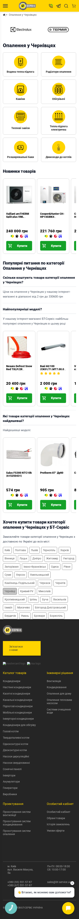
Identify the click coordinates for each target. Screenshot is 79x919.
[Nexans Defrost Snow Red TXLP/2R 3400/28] (19, 388)
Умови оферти (55, 830)
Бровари (39, 615)
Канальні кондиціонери (17, 699)
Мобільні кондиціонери (17, 712)
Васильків (59, 599)
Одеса (55, 566)
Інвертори (9, 775)
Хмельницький (39, 574)
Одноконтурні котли (15, 744)
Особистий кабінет (58, 811)
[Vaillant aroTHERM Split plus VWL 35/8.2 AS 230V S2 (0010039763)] (19, 236)
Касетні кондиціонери (16, 693)
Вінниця (10, 558)
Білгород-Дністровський (50, 607)
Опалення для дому (59, 693)
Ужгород (68, 558)
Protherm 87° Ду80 (51, 472)
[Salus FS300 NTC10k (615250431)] (19, 495)
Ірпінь (33, 599)
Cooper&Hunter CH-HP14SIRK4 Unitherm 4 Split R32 (52, 216)
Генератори (10, 787)
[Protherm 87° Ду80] (53, 495)
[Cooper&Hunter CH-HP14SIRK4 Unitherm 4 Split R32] (53, 236)
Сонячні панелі (12, 769)
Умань (25, 615)
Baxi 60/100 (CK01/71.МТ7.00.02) (53, 368)
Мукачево (23, 607)
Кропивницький (15, 599)
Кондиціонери (11, 681)
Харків (64, 550)
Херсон (20, 574)
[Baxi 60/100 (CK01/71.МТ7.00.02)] (53, 388)
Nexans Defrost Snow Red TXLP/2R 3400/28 (19, 369)
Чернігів (60, 582)
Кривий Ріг (27, 591)
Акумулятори (11, 781)
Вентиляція (54, 681)
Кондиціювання (57, 687)
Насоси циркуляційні (16, 756)
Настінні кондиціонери (17, 687)
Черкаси (45, 582)
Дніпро (36, 558)
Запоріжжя (12, 566)
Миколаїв (45, 591)
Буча (45, 599)
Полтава (20, 550)
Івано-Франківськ (35, 566)
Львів (34, 550)
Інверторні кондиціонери (18, 718)
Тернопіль (49, 550)
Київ (7, 550)
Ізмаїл (8, 607)
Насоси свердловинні (16, 762)
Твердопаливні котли (16, 737)
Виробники (10, 794)
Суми (8, 574)
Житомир (52, 558)
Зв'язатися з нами (16, 648)
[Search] (66, 6)
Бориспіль (56, 615)
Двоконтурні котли (15, 750)
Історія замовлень (58, 824)
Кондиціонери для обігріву (19, 725)
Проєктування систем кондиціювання (16, 823)
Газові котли (11, 731)
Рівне (67, 566)
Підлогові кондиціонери (18, 706)
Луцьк (23, 558)
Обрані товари (56, 818)
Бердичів (10, 615)
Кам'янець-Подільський (20, 582)
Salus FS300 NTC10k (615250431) (19, 474)
